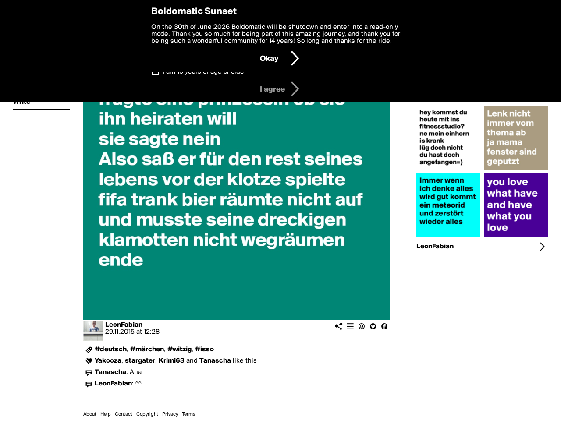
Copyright (147, 414)
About (89, 414)
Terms (188, 414)
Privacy (170, 414)
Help (105, 414)
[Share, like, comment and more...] (448, 169)
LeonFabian (123, 325)
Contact (123, 414)
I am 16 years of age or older (204, 71)
